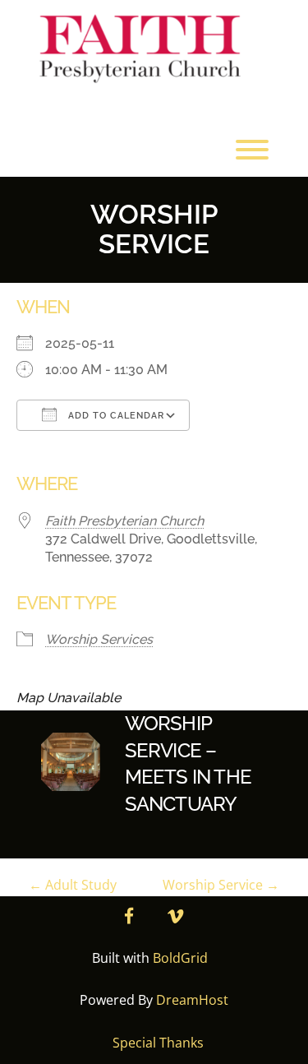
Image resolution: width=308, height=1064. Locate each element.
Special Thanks (158, 1043)
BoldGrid (180, 958)
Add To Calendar (114, 415)
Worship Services (99, 639)
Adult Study (73, 885)
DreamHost (192, 1000)
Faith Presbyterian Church (124, 521)
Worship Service (221, 885)
